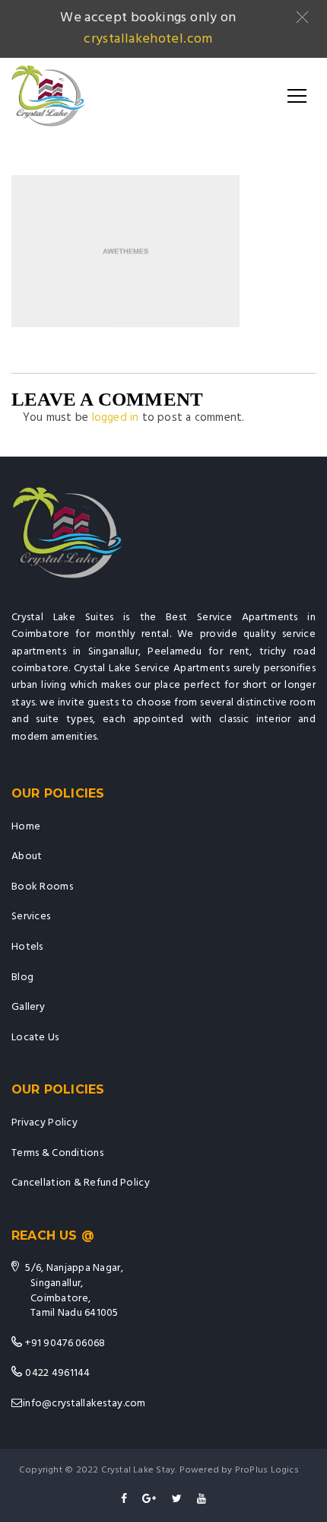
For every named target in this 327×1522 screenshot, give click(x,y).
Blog (22, 977)
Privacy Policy (44, 1123)
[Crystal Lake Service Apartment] (47, 96)
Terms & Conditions (57, 1153)
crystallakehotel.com (148, 39)
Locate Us (35, 1037)
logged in (115, 418)
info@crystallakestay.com (84, 1403)
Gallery (28, 1007)
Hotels (27, 947)
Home (25, 827)
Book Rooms (42, 887)
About (26, 856)
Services (30, 916)
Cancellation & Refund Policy (80, 1183)
